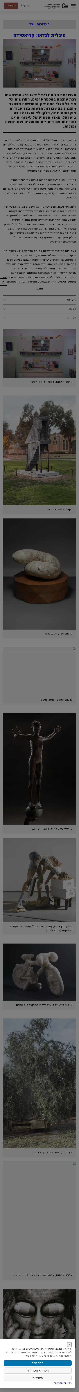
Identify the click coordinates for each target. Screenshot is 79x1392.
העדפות (38, 1378)
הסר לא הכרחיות (38, 1370)
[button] (3, 282)
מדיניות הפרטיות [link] (63, 1383)
